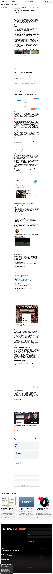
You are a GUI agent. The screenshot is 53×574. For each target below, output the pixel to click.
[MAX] (39, 1)
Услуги (13, 1)
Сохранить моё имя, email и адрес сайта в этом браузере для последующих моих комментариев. (26, 482)
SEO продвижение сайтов (30, 558)
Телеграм (28, 568)
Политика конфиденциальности (32, 572)
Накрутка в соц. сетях (43, 557)
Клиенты (21, 1)
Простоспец (16, 130)
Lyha (14, 118)
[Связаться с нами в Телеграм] (41, 1)
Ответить (16, 448)
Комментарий (16, 463)
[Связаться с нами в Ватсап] (43, 1)
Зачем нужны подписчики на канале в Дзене (5, 9)
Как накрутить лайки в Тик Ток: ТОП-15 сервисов (43, 509)
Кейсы (17, 1)
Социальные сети (29, 567)
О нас (25, 1)
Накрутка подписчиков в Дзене (6, 10)
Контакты (31, 1)
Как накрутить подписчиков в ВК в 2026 (26, 509)
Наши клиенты (41, 554)
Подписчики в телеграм (43, 558)
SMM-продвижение (17, 7)
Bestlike (15, 137)
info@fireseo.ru (8, 555)
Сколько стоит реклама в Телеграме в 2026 (7, 509)
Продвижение (29, 557)
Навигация (41, 548)
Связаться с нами (47, 1)
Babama (15, 111)
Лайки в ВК (41, 565)
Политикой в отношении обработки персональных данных (5, 570)
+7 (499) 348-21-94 (10, 550)
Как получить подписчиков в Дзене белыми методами (6, 12)
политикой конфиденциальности (37, 539)
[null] (15, 17)
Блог (28, 1)
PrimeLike (15, 153)
